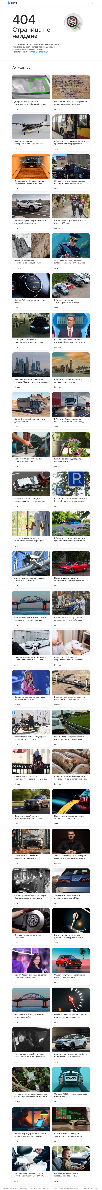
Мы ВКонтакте (36, 1188)
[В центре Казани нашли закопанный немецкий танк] (31, 252)
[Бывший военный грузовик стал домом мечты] (31, 410)
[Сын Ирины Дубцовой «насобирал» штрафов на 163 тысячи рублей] (31, 331)
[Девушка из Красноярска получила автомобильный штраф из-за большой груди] (31, 93)
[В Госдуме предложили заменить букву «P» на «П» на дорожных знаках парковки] (71, 490)
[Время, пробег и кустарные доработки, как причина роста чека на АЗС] (71, 926)
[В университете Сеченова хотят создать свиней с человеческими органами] (71, 768)
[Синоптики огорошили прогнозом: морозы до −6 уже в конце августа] (31, 768)
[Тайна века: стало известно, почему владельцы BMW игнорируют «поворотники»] (71, 887)
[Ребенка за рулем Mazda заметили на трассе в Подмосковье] (71, 1165)
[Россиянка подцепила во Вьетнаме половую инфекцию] (31, 529)
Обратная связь (87, 1188)
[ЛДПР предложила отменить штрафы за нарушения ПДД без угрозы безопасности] (71, 252)
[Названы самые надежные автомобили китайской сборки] (71, 569)
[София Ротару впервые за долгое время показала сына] (31, 966)
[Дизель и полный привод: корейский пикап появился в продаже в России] (31, 807)
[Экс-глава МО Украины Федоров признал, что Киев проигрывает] (71, 847)
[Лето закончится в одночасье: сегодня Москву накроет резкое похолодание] (31, 371)
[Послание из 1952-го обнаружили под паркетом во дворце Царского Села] (71, 93)
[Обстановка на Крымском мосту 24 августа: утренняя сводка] (31, 609)
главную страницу (39, 52)
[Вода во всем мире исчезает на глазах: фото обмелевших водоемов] (71, 688)
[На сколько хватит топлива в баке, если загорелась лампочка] (71, 1006)
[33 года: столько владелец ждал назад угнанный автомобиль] (71, 172)
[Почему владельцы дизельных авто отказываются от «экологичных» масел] (71, 807)
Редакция (46, 1188)
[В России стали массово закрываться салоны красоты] (71, 649)
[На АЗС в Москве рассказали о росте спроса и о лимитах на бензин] (71, 728)
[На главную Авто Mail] (13, 3)
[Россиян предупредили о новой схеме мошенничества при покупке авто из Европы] (31, 1125)
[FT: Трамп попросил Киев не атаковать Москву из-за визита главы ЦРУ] (71, 331)
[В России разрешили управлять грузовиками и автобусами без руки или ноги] (71, 529)
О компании (14, 1188)
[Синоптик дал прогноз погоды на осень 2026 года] (71, 212)
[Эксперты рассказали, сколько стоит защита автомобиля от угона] (31, 1165)
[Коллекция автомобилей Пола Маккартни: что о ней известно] (31, 1045)
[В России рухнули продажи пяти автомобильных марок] (31, 212)
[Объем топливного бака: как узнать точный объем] (31, 450)
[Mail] (8, 3)
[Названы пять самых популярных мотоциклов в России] (31, 728)
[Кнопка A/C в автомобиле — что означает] (31, 291)
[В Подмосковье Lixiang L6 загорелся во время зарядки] (71, 1125)
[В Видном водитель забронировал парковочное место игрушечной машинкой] (71, 291)
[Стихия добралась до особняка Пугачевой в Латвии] (31, 688)
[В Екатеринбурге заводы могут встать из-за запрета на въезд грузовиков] (71, 410)
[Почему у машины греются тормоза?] (31, 926)
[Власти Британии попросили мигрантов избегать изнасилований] (71, 371)
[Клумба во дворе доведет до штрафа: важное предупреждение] (71, 450)
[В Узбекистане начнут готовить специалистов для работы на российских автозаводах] (71, 609)
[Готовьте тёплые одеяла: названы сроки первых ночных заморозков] (31, 1085)
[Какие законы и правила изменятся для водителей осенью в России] (31, 847)
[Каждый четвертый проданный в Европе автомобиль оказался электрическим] (31, 649)
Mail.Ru (5, 1188)
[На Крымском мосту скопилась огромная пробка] (31, 1006)
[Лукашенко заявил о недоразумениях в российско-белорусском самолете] (31, 132)
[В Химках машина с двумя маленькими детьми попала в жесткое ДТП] (31, 490)
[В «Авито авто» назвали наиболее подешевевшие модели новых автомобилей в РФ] (71, 1045)
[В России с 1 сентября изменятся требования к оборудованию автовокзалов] (71, 132)
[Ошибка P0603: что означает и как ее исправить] (71, 1085)
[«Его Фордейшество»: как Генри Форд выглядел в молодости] (31, 887)
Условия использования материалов (65, 1188)
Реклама (23, 1188)
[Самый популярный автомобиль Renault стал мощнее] (71, 966)
